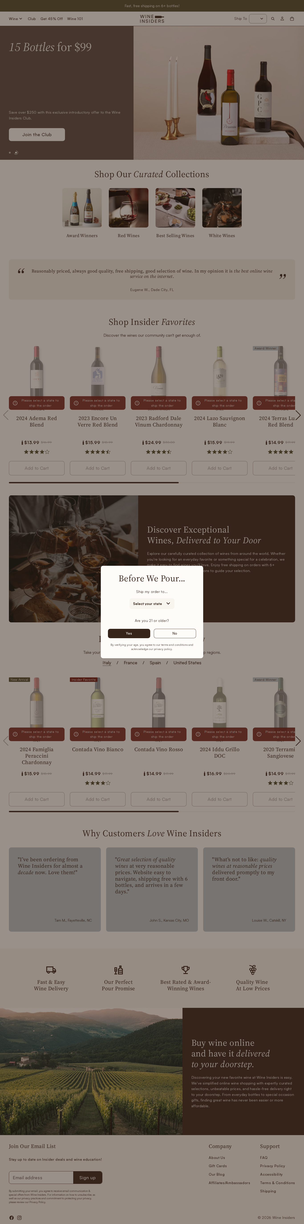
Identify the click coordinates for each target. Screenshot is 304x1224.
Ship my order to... (152, 591)
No (175, 633)
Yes (129, 633)
